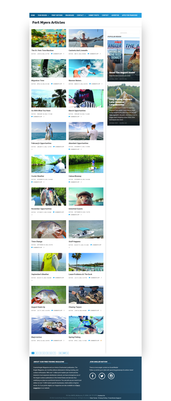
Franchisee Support (114, 399)
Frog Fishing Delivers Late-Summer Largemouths (120, 103)
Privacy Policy (102, 399)
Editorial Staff (113, 80)
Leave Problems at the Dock (80, 275)
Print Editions (57, 16)
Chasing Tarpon (75, 308)
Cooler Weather (37, 177)
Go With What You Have (40, 112)
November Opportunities (41, 210)
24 (60, 354)
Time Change (36, 243)
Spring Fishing (74, 338)
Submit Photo (94, 16)
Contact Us (101, 396)
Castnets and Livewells (78, 51)
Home (33, 16)
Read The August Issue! (122, 73)
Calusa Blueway (75, 177)
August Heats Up (38, 308)
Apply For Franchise (129, 16)
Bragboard (70, 16)
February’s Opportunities (41, 144)
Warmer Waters (75, 82)
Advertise (115, 16)
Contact (80, 16)
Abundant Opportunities (78, 144)
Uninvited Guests (76, 210)
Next (64, 354)
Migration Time (37, 82)
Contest (105, 16)
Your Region (42, 16)
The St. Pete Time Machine (42, 51)
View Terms (93, 399)
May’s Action (36, 338)
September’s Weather (40, 275)
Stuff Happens (74, 243)
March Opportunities (77, 112)
